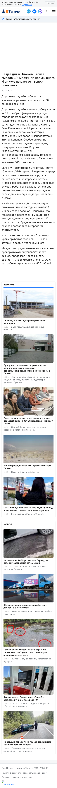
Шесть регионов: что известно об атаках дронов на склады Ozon (25, 606)
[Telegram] (28, 11)
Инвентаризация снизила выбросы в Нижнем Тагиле (27, 467)
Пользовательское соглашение (17, 777)
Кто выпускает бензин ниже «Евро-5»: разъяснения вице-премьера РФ (23, 698)
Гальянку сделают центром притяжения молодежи (24, 322)
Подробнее (27, 4)
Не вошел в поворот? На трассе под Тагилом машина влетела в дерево (27, 743)
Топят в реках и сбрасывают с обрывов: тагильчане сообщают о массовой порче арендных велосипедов (25, 652)
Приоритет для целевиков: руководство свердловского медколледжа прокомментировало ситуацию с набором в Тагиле (26, 369)
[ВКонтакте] (34, 11)
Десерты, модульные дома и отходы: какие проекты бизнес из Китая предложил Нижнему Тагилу (28, 421)
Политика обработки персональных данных (23, 773)
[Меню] (54, 11)
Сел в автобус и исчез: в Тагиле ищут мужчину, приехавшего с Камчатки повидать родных (28, 509)
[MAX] (40, 11)
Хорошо (50, 3)
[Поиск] (46, 11)
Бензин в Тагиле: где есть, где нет (23, 19)
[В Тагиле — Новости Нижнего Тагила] (12, 11)
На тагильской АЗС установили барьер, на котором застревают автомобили (25, 561)
